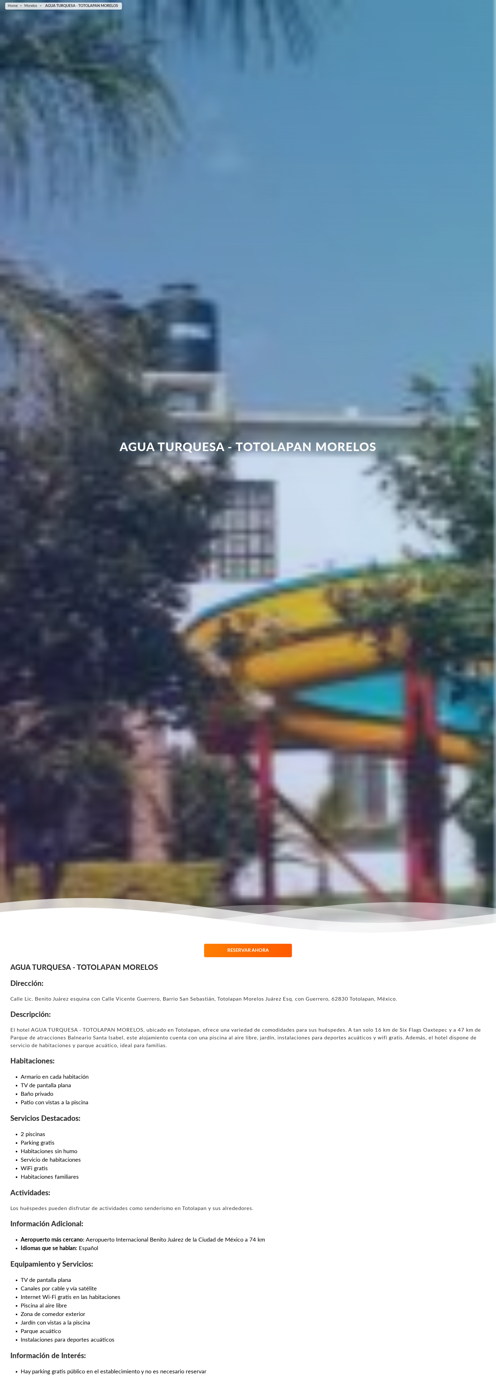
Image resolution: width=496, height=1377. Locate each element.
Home (13, 6)
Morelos (30, 6)
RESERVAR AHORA (248, 950)
